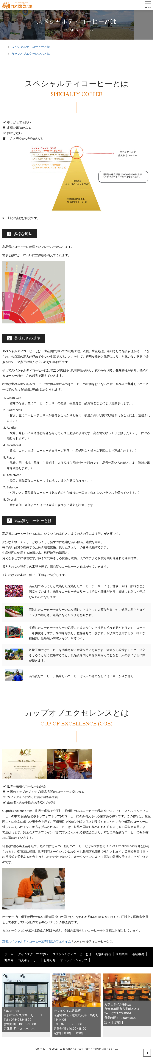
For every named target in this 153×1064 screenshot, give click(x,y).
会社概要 (138, 954)
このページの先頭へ (147, 1053)
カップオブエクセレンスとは (30, 53)
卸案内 (8, 960)
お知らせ (50, 960)
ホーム (8, 954)
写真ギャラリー (28, 960)
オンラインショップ (73, 960)
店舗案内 (122, 954)
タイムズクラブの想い (33, 954)
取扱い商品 (103, 954)
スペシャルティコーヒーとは (30, 47)
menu (148, 3)
